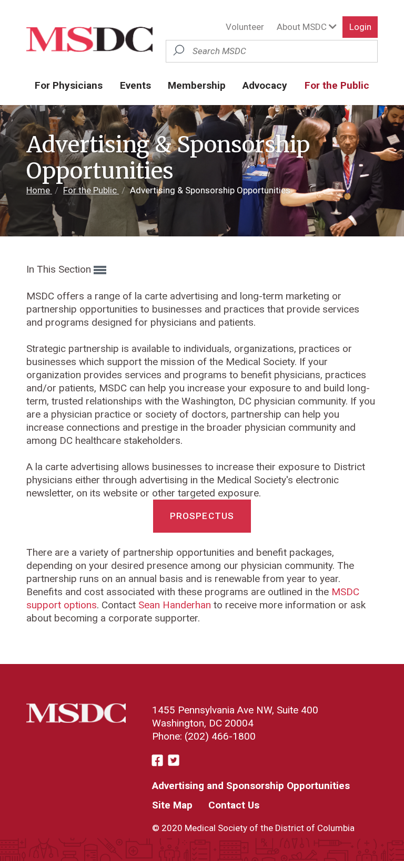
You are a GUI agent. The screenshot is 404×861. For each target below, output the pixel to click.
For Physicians (69, 85)
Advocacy (265, 85)
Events (135, 85)
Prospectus (202, 516)
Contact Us (233, 805)
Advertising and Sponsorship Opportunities (251, 786)
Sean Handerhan (174, 605)
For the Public (337, 85)
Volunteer (245, 27)
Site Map (172, 805)
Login (360, 27)
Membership (197, 85)
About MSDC (303, 27)
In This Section (60, 269)
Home (39, 190)
